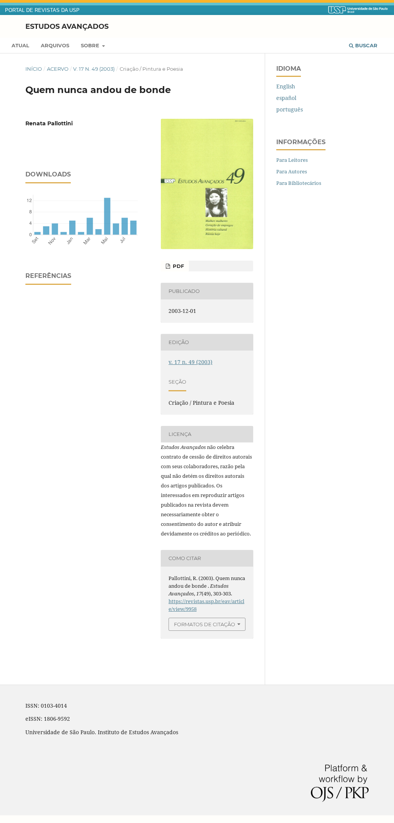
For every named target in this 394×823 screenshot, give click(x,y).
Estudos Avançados (67, 26)
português (289, 109)
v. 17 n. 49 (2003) (94, 69)
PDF (177, 266)
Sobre (91, 45)
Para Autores (291, 171)
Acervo (57, 69)
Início (33, 69)
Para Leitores (292, 159)
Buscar (365, 45)
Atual (20, 45)
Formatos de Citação (204, 624)
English (285, 86)
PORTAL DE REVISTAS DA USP (42, 10)
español (286, 97)
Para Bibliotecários (298, 183)
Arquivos (55, 45)
